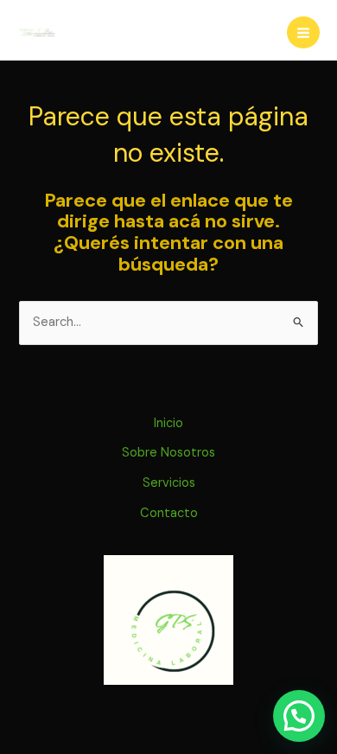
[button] (299, 716)
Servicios (169, 483)
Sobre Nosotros (168, 452)
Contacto (169, 513)
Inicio (168, 423)
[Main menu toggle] (303, 32)
